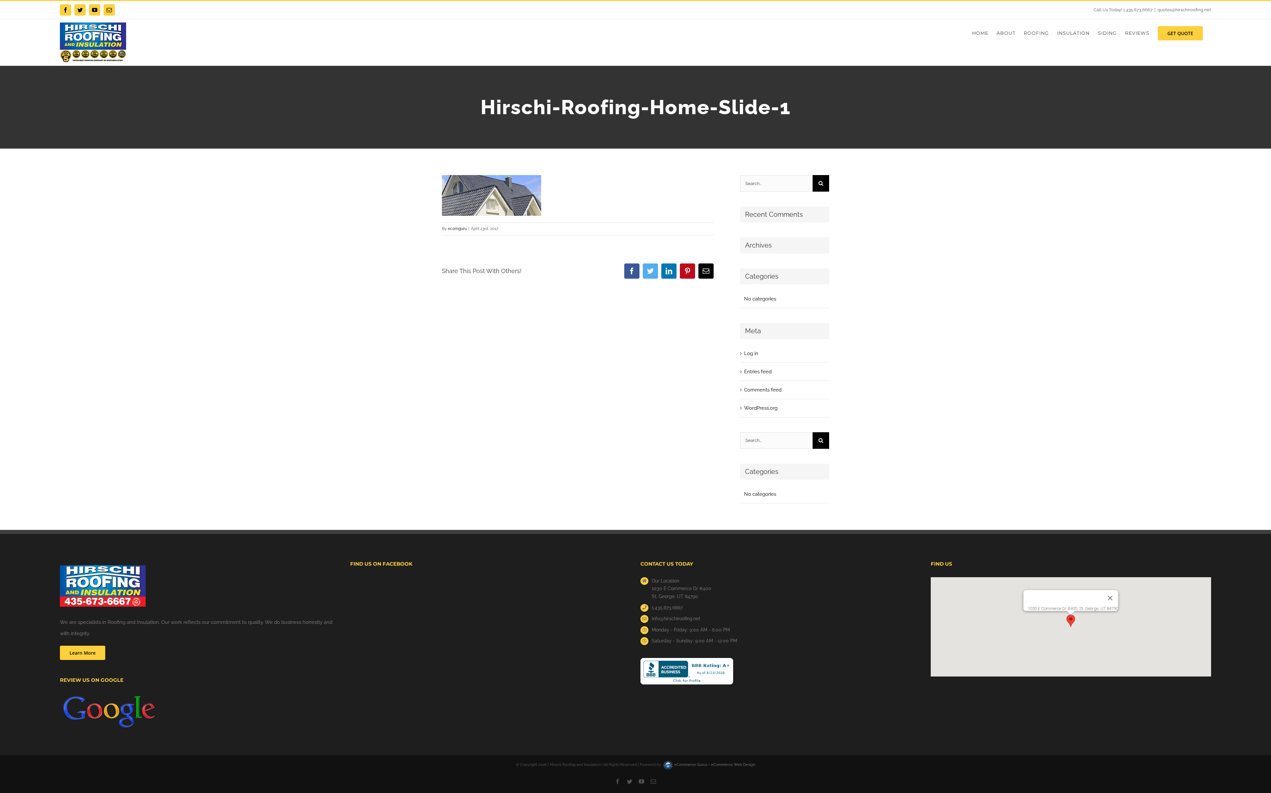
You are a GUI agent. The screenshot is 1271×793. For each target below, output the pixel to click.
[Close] (1110, 598)
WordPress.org (760, 408)
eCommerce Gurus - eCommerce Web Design (714, 765)
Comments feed (762, 390)
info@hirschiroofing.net (676, 618)
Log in (751, 353)
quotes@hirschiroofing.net (1184, 9)
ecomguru (457, 228)
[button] (1070, 621)
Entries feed (758, 372)
